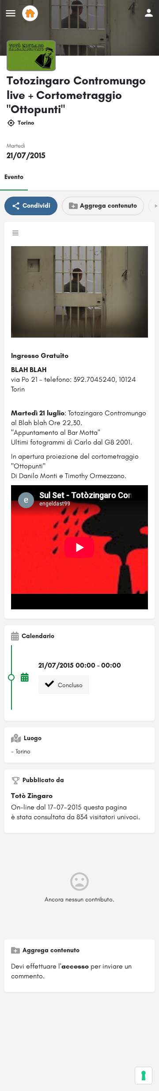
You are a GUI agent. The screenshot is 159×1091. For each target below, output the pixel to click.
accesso (75, 966)
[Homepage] (31, 13)
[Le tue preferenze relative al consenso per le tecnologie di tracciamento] (143, 1075)
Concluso (69, 685)
